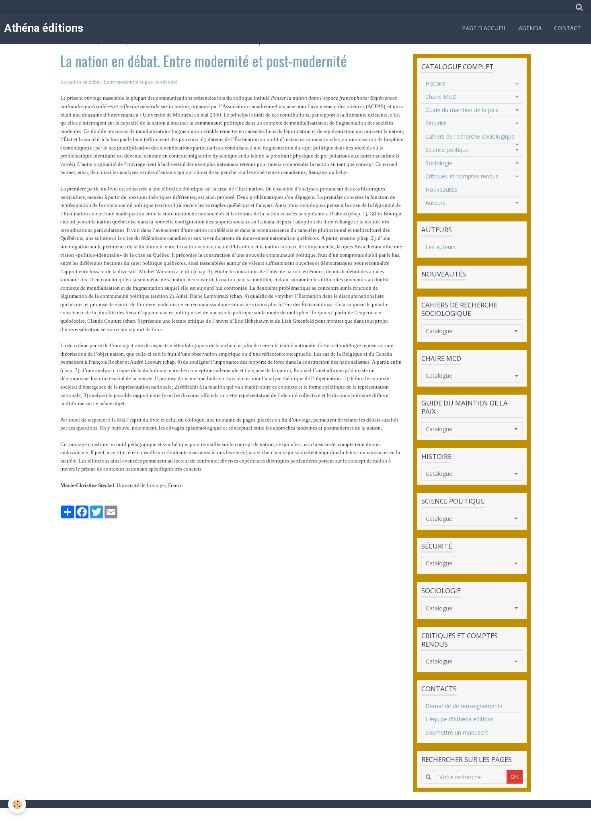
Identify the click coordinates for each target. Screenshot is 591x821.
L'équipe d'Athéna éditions (459, 719)
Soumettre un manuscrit (456, 732)
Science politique (447, 150)
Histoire (435, 83)
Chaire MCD (441, 96)
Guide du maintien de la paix (462, 110)
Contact (567, 28)
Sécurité (435, 123)
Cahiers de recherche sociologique (470, 136)
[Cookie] (17, 804)
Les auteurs (440, 247)
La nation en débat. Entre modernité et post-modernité (119, 82)
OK (515, 776)
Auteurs (435, 203)
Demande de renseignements (464, 706)
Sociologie (438, 163)
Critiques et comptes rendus (462, 176)
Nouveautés (441, 189)
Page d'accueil (484, 28)
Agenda (530, 28)
